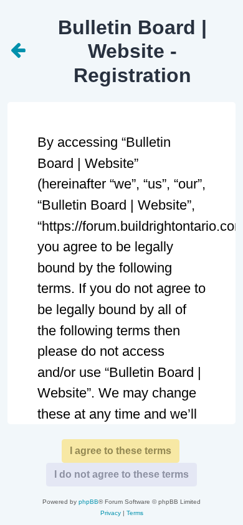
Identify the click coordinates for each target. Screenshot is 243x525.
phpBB (88, 501)
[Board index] (18, 51)
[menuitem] (110, 513)
